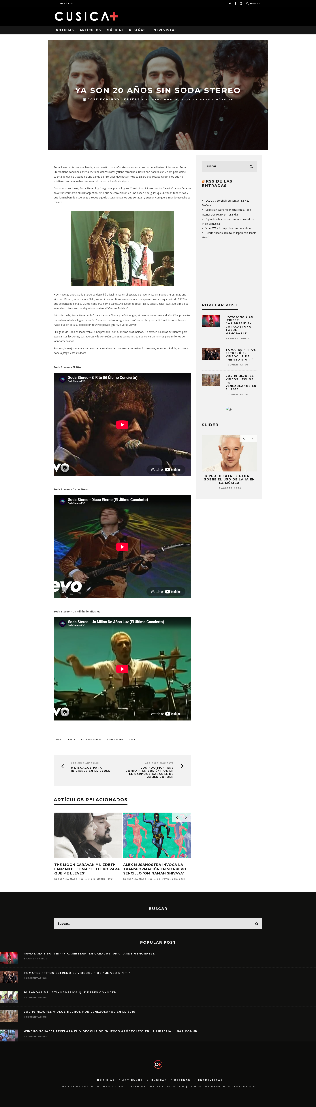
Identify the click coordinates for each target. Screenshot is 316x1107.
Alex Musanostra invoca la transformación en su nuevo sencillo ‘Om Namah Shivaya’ (154, 869)
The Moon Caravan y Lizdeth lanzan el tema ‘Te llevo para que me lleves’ (87, 869)
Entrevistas (164, 30)
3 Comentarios (237, 338)
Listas (203, 99)
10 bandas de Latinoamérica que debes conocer (70, 992)
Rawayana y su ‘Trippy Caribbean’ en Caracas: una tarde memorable (239, 325)
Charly (71, 739)
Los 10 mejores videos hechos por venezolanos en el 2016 (79, 1011)
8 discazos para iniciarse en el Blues (90, 769)
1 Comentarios (237, 364)
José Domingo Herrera (114, 99)
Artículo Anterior (85, 763)
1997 (58, 739)
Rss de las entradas (217, 183)
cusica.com (64, 3)
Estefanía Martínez (69, 879)
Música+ (115, 30)
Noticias (65, 30)
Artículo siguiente (159, 763)
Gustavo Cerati (91, 739)
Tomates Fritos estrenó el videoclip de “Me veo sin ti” (241, 354)
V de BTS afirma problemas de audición (229, 228)
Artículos (90, 30)
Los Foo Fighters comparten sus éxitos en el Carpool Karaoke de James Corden (149, 772)
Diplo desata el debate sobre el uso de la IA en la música (229, 479)
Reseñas (137, 30)
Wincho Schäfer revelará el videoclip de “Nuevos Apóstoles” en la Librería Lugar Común (111, 1031)
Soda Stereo (115, 739)
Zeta (132, 739)
